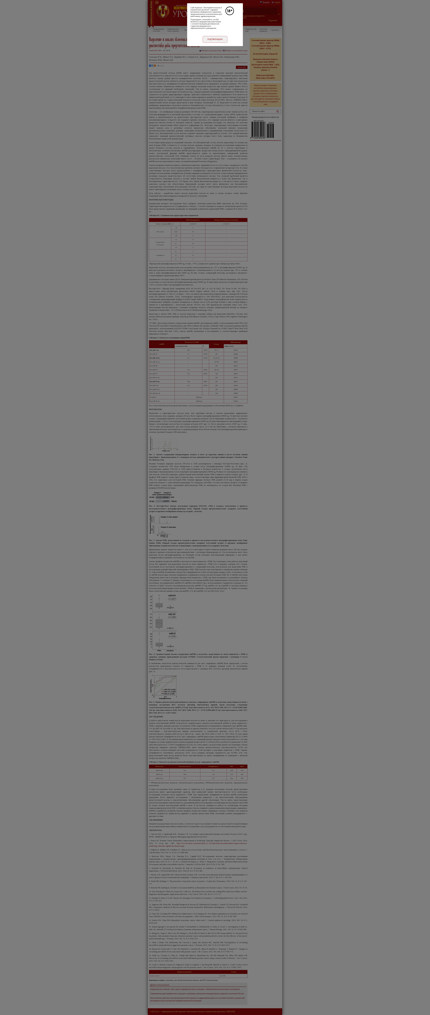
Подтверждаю (215, 39)
